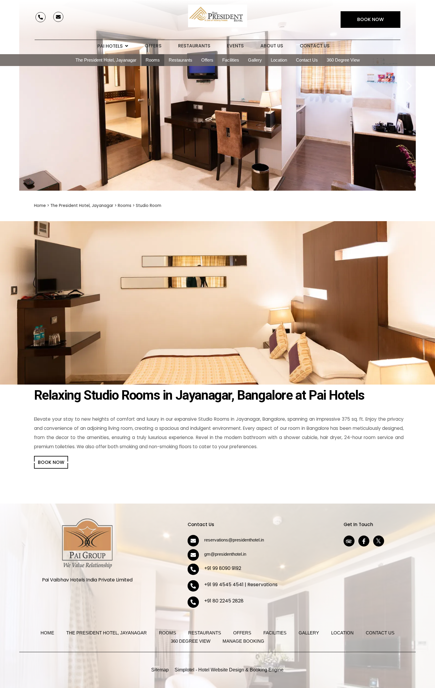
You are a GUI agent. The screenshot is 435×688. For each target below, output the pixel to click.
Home (40, 205)
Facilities (230, 59)
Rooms (153, 59)
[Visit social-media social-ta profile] (349, 541)
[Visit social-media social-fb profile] (363, 541)
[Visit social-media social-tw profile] (378, 541)
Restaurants (194, 46)
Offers (153, 46)
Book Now (370, 19)
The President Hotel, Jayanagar (105, 59)
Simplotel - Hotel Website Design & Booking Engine (229, 669)
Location (279, 59)
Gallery (255, 59)
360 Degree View (343, 59)
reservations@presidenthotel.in (234, 539)
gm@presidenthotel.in (225, 554)
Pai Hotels (110, 46)
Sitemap (160, 669)
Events (235, 46)
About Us (271, 46)
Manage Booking (243, 641)
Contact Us (315, 46)
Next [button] (408, 79)
